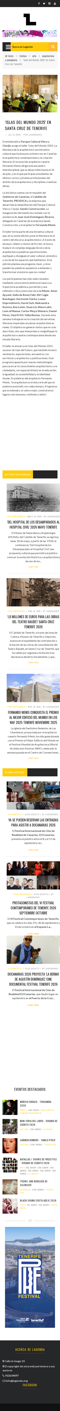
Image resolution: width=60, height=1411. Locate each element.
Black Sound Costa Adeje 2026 (38, 1200)
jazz (22, 1205)
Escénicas (25, 1189)
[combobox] (34, 46)
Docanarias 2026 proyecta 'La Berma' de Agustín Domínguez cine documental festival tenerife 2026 (33, 979)
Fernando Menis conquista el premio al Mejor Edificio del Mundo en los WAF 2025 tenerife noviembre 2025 (33, 717)
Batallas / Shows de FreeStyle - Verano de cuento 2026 (38, 1161)
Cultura (22, 56)
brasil (23, 1110)
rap (21, 1167)
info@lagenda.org (17, 1380)
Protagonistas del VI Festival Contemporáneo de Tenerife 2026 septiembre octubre (33, 907)
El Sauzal (48, 1129)
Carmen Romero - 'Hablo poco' (38, 1140)
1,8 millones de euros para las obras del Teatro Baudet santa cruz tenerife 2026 (33, 621)
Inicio (11, 56)
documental (15, 814)
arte (34, 56)
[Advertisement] (30, 433)
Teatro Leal (50, 1144)
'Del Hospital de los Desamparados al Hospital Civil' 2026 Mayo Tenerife (33, 524)
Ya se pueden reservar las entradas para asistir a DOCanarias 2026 (33, 822)
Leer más (33, 566)
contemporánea (22, 894)
